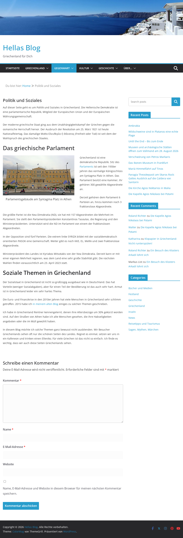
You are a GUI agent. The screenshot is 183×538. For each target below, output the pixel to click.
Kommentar (12, 380)
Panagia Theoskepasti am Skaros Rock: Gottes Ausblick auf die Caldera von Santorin (151, 178)
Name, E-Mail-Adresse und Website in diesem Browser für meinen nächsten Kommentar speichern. (62, 491)
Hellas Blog (21, 47)
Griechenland (35, 68)
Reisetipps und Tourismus (144, 323)
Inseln (132, 312)
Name (8, 429)
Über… (128, 68)
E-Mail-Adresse (14, 447)
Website (8, 464)
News (131, 317)
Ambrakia (134, 125)
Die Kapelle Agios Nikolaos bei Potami (151, 194)
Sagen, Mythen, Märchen (143, 329)
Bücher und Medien (140, 288)
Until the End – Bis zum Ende (145, 141)
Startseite (13, 68)
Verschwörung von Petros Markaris (149, 157)
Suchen (176, 102)
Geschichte (106, 68)
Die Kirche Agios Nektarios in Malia (149, 188)
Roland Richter (137, 215)
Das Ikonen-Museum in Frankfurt (148, 162)
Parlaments (86, 166)
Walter (132, 227)
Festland (133, 294)
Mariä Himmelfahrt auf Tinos (145, 168)
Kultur (84, 68)
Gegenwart (62, 68)
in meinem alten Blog (45, 304)
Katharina (134, 238)
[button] (47, 68)
